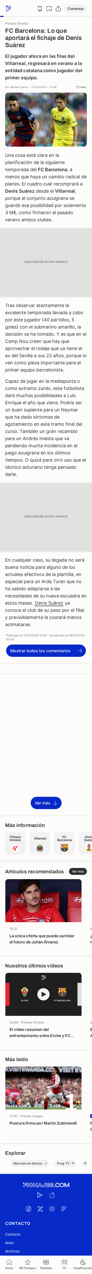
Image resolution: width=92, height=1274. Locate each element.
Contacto (12, 1234)
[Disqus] (46, 744)
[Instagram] (52, 1209)
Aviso (9, 1242)
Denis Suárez (49, 603)
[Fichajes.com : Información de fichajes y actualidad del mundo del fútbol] (46, 1185)
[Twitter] (40, 1209)
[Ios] (52, 1195)
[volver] (7, 8)
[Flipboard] (63, 1209)
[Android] (40, 1195)
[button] (75, 8)
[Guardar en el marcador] (49, 9)
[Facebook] (28, 1209)
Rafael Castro (19, 87)
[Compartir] (58, 9)
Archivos (12, 1251)
